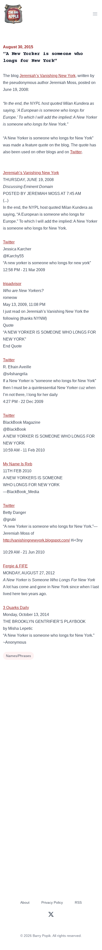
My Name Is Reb (17, 464)
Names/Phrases (18, 656)
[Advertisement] (51, 715)
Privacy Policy (52, 902)
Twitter (76, 152)
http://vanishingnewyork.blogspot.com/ (36, 540)
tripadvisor (12, 284)
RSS (78, 902)
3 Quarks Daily (16, 608)
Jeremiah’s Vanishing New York (48, 76)
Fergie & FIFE (15, 566)
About (24, 902)
